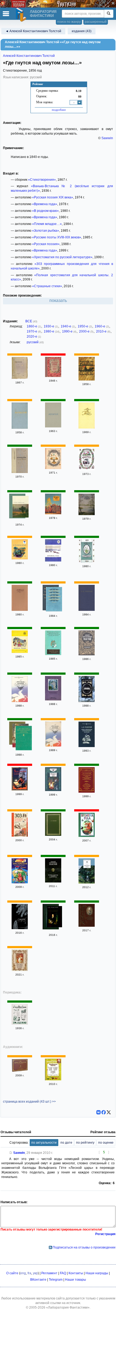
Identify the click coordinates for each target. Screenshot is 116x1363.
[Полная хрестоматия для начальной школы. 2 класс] (19, 882)
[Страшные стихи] (19, 928)
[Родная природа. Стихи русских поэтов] (53, 468)
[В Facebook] (103, 1112)
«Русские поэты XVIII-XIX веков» (56, 237)
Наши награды (97, 1273)
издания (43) (81, 31)
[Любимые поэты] (53, 1079)
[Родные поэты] (86, 379)
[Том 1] (19, 610)
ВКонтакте (38, 1279)
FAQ (63, 1273)
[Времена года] (53, 513)
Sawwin (107, 138)
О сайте (12, 1273)
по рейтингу (85, 1142)
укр (35, 1273)
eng (23, 1273)
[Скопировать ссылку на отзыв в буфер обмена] (10, 1153)
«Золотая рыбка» (45, 230)
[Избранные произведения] (86, 701)
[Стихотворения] (19, 378)
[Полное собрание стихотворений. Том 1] (54, 917)
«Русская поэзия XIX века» (52, 197)
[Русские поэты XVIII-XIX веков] (53, 654)
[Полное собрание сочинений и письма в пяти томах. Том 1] (86, 926)
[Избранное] (86, 654)
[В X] (109, 1112)
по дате (66, 1142)
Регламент (49, 1273)
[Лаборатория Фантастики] (22, 15)
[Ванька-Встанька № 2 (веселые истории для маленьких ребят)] (19, 1023)
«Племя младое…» (47, 224)
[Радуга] (86, 469)
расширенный (96, 22)
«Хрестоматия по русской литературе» (62, 257)
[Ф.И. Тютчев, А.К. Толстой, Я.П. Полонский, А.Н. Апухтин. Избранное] (54, 600)
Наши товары (75, 1279)
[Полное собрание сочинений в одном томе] (53, 881)
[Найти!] (108, 14)
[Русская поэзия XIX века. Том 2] (20, 507)
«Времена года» (44, 204)
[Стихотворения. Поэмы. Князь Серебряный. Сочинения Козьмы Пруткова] (86, 791)
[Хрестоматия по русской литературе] (19, 789)
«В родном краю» (45, 211)
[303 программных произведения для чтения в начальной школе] (19, 835)
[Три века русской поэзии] (19, 970)
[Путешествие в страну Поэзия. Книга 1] (19, 472)
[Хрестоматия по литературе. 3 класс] (19, 1071)
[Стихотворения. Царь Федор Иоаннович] (19, 428)
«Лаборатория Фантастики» (68, 1307)
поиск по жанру (69, 22)
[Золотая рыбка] (19, 652)
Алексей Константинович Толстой (29, 56)
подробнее (59, 109)
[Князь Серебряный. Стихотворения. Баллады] (86, 746)
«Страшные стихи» (47, 286)
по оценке (106, 1142)
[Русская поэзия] (19, 701)
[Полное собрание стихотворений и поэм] (53, 835)
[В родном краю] (19, 558)
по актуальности (44, 1142)
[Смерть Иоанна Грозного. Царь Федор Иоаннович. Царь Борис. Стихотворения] (23, 739)
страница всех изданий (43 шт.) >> (29, 1101)
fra (29, 1273)
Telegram (56, 1279)
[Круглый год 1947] (53, 376)
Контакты (76, 1273)
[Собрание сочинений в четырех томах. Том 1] (53, 426)
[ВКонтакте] (98, 1112)
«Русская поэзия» (46, 244)
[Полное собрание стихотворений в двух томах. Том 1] (86, 610)
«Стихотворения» (42, 180)
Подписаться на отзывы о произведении (84, 1247)
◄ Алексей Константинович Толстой (33, 31)
